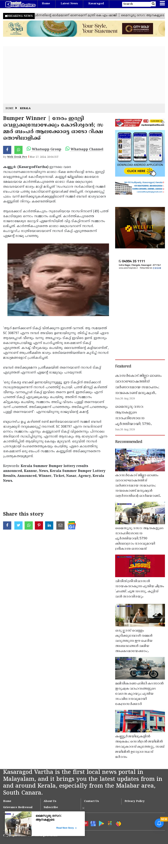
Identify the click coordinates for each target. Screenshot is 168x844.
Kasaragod (96, 3)
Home (46, 3)
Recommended (128, 442)
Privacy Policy (135, 801)
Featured (123, 366)
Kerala (25, 108)
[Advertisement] (84, 75)
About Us (50, 801)
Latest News (69, 3)
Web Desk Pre (17, 157)
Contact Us (91, 801)
